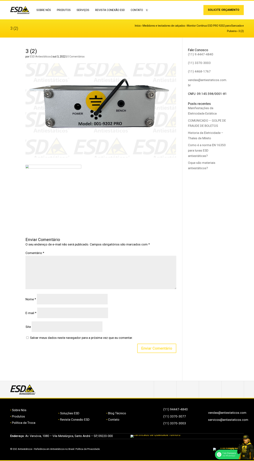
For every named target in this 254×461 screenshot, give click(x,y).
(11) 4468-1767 (199, 71)
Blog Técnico (117, 413)
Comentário (34, 253)
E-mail (30, 313)
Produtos (18, 416)
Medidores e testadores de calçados (164, 25)
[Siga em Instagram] (191, 11)
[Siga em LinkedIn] (197, 11)
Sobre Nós (19, 410)
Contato (137, 10)
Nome (30, 299)
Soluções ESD (69, 413)
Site (28, 327)
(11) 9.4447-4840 (200, 54)
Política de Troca (23, 423)
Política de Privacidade (87, 449)
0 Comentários (76, 56)
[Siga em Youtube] (232, 389)
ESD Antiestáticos (40, 56)
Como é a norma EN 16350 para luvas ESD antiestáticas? (207, 150)
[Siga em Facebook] (187, 389)
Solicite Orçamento (223, 10)
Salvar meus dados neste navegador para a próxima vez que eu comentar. (81, 338)
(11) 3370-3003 (199, 63)
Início (138, 25)
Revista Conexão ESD (110, 10)
